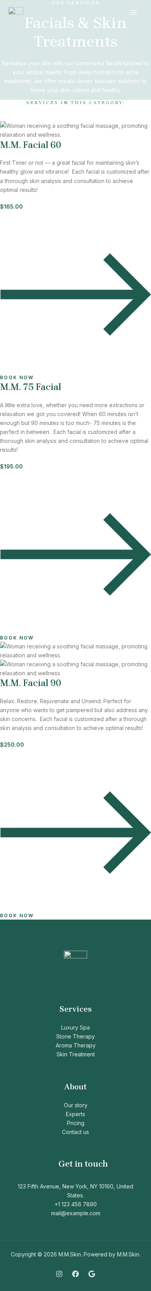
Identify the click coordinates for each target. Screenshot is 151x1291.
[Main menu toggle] (133, 13)
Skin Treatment (76, 1054)
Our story (76, 1105)
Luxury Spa (75, 1027)
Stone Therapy (75, 1036)
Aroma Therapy (76, 1045)
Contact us (75, 1132)
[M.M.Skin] (16, 12)
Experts (75, 1114)
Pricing (75, 1123)
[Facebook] (75, 1273)
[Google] (91, 1273)
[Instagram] (59, 1273)
